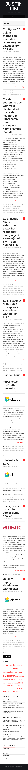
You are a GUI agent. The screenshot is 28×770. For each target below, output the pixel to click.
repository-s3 (6, 94)
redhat (17, 688)
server (17, 212)
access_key (17, 204)
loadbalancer (10, 452)
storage (22, 294)
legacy (20, 644)
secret (8, 212)
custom (4, 286)
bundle (18, 284)
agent (7, 665)
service (15, 453)
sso (24, 646)
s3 (14, 94)
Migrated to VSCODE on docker (10, 701)
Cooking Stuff (6, 748)
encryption (5, 644)
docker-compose (12, 364)
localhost (5, 210)
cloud (21, 204)
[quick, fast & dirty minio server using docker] (14, 527)
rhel (20, 688)
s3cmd (17, 370)
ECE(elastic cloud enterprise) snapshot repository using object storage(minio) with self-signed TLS (12, 232)
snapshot (17, 94)
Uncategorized (6, 758)
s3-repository (15, 646)
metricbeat (10, 685)
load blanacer (15, 497)
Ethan (23, 676)
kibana (13, 92)
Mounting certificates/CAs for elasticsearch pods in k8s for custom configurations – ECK (11, 733)
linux (20, 683)
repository (22, 92)
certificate (21, 91)
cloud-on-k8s (6, 206)
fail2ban (4, 679)
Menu (14, 16)
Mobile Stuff (5, 753)
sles (6, 691)
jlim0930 (17, 51)
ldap (17, 644)
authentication (19, 640)
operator (9, 453)
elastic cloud (5, 366)
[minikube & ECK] (14, 474)
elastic (13, 206)
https (11, 290)
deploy (11, 669)
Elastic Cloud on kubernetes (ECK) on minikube (11, 382)
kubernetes (18, 208)
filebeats (10, 644)
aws (15, 284)
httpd (18, 368)
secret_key (12, 212)
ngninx (22, 290)
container (5, 669)
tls (22, 94)
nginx (19, 290)
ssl (20, 94)
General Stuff (6, 751)
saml (19, 646)
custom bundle (10, 286)
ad (14, 640)
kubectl (13, 208)
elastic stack (18, 206)
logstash (5, 685)
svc (3, 455)
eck (3, 92)
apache (16, 363)
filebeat (8, 679)
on (11, 210)
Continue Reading (20, 87)
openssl (18, 292)
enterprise (5, 290)
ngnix (4, 292)
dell (9, 669)
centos (13, 665)
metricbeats (5, 646)
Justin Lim (14, 6)
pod (12, 453)
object (7, 292)
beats (4, 642)
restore (11, 94)
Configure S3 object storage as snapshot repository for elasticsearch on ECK (12, 39)
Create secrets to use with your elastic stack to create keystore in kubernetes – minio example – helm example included (12, 116)
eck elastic (8, 448)
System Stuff (8, 91)
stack (4, 214)
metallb (15, 452)
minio (18, 92)
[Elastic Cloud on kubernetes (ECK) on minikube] (14, 399)
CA (15, 91)
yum (17, 691)
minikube (19, 452)
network (4, 453)
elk (3, 450)
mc (16, 92)
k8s (10, 208)
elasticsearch (8, 92)
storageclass (20, 453)
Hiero (11, 768)
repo (21, 292)
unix (15, 691)
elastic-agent (19, 672)
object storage (12, 292)
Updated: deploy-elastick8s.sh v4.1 (11, 699)
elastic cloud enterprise (8, 288)
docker (15, 286)
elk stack (7, 450)
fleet (11, 679)
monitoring (5, 688)
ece (18, 286)
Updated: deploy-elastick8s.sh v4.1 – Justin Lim (14, 720)
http (9, 290)
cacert (19, 363)
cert (17, 91)
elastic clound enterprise (14, 366)
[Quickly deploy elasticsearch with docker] (14, 599)
